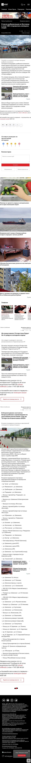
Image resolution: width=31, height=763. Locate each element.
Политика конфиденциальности (10, 733)
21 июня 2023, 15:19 (27, 408)
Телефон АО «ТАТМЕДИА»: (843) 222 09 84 (12, 748)
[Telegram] (6, 124)
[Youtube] (7, 700)
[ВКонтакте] (2, 124)
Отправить (15, 165)
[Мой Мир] (17, 124)
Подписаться (21, 755)
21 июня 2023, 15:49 (27, 328)
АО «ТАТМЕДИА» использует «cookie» (11, 728)
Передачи (21, 9)
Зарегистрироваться (23, 169)
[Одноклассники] (10, 124)
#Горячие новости (25, 21)
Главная (4, 9)
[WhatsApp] (13, 124)
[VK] (3, 700)
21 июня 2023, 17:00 (6, 32)
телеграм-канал (4, 119)
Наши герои (12, 9)
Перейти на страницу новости (11, 399)
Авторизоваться (8, 169)
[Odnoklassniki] (11, 700)
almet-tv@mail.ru (23, 112)
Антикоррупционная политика (9, 746)
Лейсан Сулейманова (6, 21)
